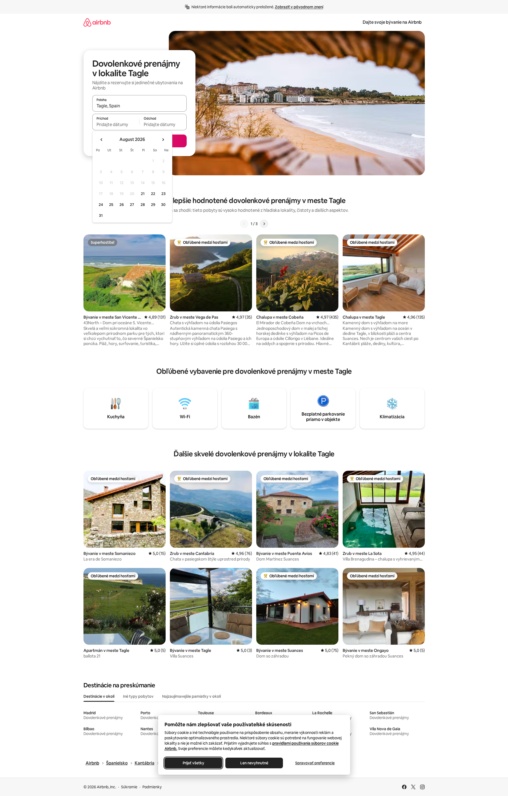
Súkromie (129, 787)
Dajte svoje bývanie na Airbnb (392, 22)
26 (121, 204)
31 (101, 215)
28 (143, 204)
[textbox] (116, 124)
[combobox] (139, 106)
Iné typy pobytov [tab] (138, 696)
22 (153, 193)
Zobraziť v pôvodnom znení (299, 7)
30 (163, 204)
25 (111, 204)
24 (101, 204)
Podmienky (152, 787)
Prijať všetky (193, 763)
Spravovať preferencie (315, 763)
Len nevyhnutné (254, 763)
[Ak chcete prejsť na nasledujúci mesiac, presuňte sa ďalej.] (163, 139)
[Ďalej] (264, 224)
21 (143, 193)
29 (153, 204)
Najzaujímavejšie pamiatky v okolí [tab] (191, 696)
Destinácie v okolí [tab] (98, 696)
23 (163, 193)
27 (132, 204)
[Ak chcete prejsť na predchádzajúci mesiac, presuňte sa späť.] (101, 139)
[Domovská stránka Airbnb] (97, 22)
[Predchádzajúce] (244, 224)
